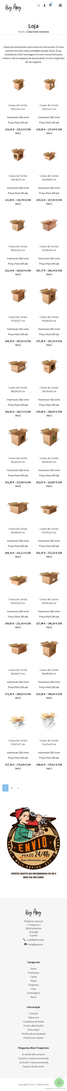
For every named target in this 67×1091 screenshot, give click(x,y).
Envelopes (33, 972)
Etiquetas (33, 984)
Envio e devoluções (34, 1025)
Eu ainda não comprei (33, 1054)
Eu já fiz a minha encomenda (33, 1058)
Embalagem (33, 992)
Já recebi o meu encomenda (33, 1062)
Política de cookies (33, 1037)
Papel (34, 980)
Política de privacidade (33, 1033)
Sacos (34, 968)
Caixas (33, 976)
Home (21, 31)
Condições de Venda (33, 1021)
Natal (34, 996)
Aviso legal (33, 1029)
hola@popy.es (35, 944)
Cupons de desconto (33, 1066)
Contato (33, 1013)
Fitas (33, 988)
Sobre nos (33, 1017)
